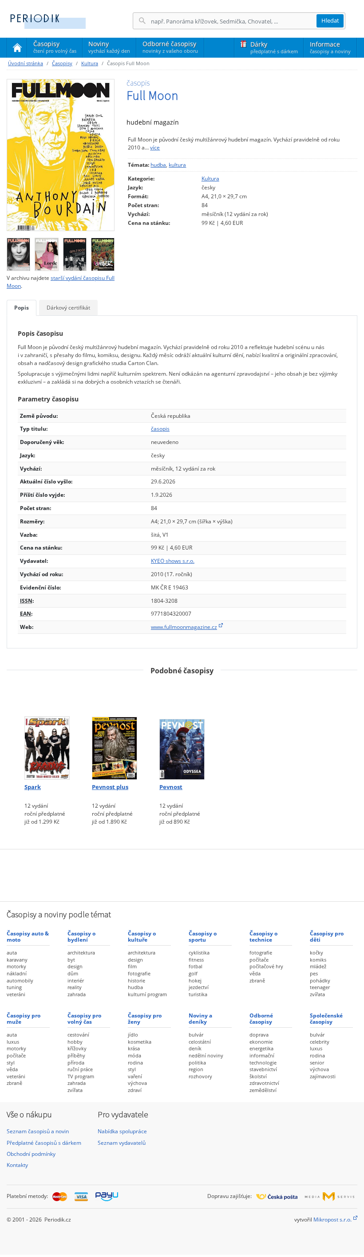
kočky (316, 952)
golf (193, 973)
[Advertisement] (182, 874)
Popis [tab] (21, 307)
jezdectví (199, 987)
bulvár (196, 1034)
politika (197, 1062)
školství (258, 1076)
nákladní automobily (20, 977)
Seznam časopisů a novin (38, 1131)
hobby (75, 1041)
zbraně (257, 980)
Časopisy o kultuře (142, 936)
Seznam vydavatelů (122, 1143)
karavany (17, 959)
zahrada (76, 994)
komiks (318, 959)
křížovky (77, 1048)
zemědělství (263, 1090)
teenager (320, 987)
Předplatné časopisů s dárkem (44, 1143)
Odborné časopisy (170, 46)
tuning (14, 987)
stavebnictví (263, 1069)
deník (195, 1048)
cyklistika (199, 952)
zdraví (135, 1090)
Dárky (274, 47)
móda (134, 1055)
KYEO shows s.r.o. (172, 561)
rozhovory (200, 1076)
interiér (75, 980)
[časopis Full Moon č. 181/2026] (46, 252)
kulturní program (147, 994)
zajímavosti (323, 1076)
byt (71, 959)
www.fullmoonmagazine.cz (184, 627)
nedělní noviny (206, 1055)
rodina (135, 1062)
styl (11, 1062)
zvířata (317, 994)
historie (136, 980)
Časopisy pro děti (327, 936)
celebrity (319, 1041)
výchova (137, 1083)
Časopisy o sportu (203, 936)
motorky (16, 966)
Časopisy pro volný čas (84, 1018)
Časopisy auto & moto (28, 936)
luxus (13, 1041)
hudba (158, 165)
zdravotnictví (264, 1083)
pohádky (320, 980)
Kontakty (17, 1165)
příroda (75, 1062)
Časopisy (54, 48)
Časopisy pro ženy (145, 1018)
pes (314, 973)
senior (317, 1062)
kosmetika (139, 1041)
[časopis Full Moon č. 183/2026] (61, 155)
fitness (196, 959)
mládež (318, 966)
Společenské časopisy (326, 1018)
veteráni (16, 994)
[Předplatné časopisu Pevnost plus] (114, 731)
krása (134, 1048)
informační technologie (263, 1059)
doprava (259, 1034)
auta (12, 952)
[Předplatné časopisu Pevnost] (182, 731)
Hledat (330, 20)
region (196, 1069)
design (75, 966)
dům (72, 973)
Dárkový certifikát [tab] (68, 307)
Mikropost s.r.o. (332, 1219)
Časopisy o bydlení (81, 936)
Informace (330, 47)
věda (255, 973)
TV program (80, 1076)
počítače (259, 959)
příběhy (76, 1055)
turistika (198, 994)
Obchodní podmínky (31, 1154)
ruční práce (80, 1069)
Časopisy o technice (263, 936)
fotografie (139, 973)
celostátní (200, 1041)
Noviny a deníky (200, 1018)
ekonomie (261, 1041)
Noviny (109, 46)
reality (74, 987)
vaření (135, 1076)
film (132, 966)
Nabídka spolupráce (122, 1131)
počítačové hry (266, 966)
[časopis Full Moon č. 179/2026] (103, 252)
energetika (261, 1048)
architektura (81, 952)
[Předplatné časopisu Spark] (47, 731)
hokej (195, 980)
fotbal (195, 966)
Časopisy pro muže (23, 1018)
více (155, 147)
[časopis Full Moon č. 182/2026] (18, 252)
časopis (160, 428)
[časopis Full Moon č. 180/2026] (75, 252)
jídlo (133, 1034)
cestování (78, 1034)
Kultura (89, 63)
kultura (177, 165)
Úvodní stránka (25, 63)
